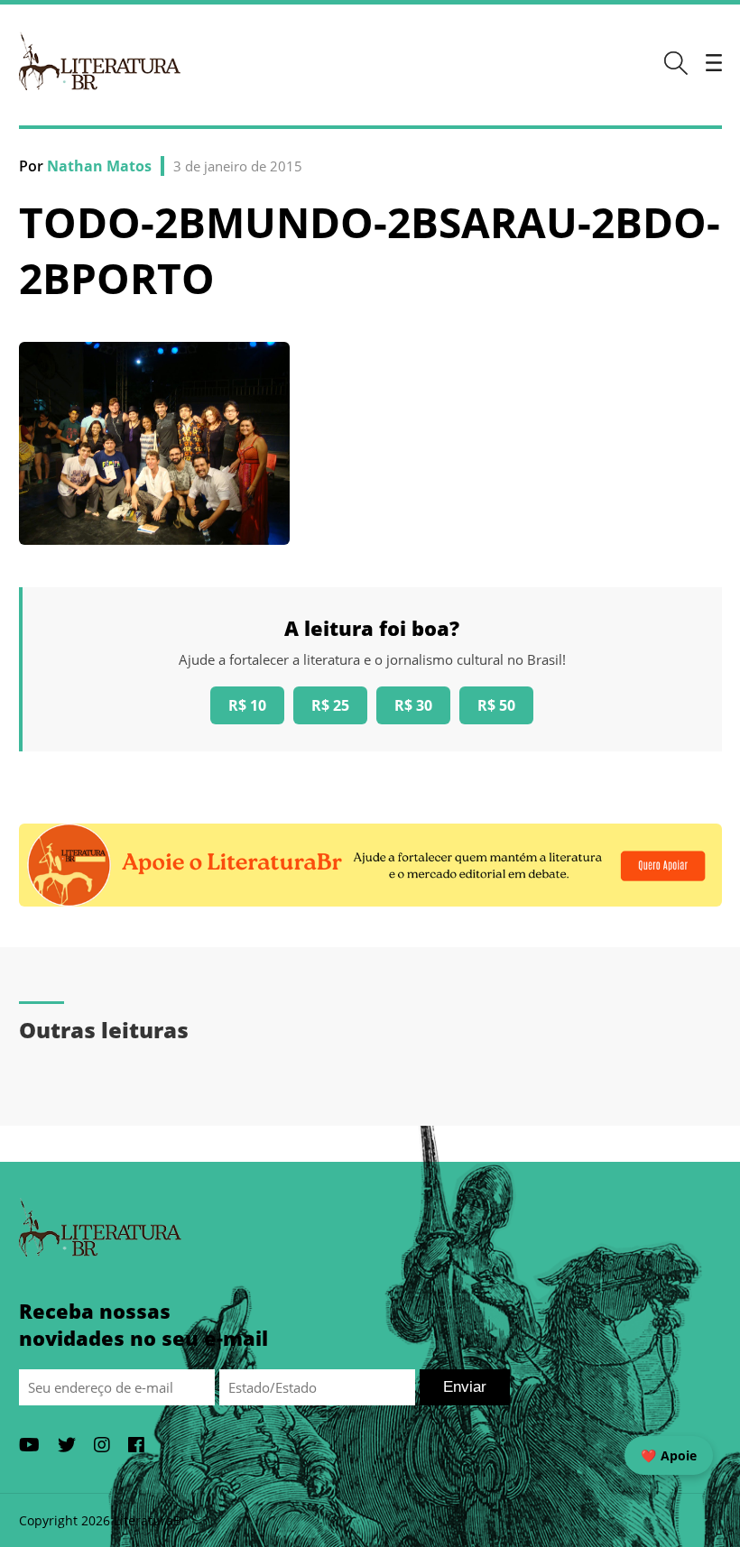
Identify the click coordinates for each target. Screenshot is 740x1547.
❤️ (669, 1455)
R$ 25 (330, 705)
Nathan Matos (99, 166)
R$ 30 (413, 705)
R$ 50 (496, 705)
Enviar (464, 1386)
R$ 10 (247, 705)
